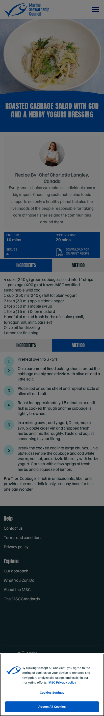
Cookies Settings (52, 692)
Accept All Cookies (51, 706)
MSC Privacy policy (62, 682)
